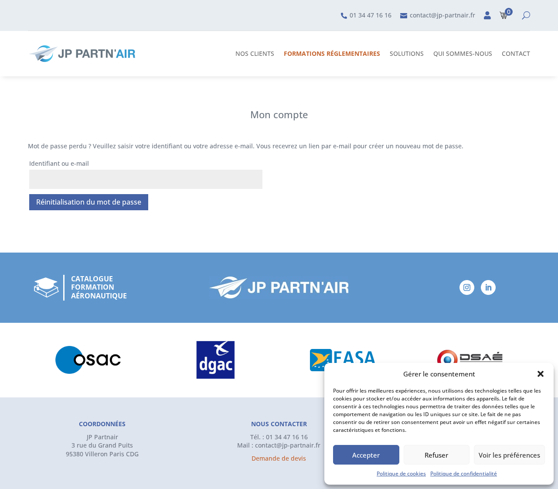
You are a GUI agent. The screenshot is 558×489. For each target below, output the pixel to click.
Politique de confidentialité (463, 473)
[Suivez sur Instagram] (466, 287)
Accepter (366, 455)
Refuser (436, 455)
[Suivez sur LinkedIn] (488, 287)
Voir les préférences (509, 455)
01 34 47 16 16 (287, 437)
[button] (540, 373)
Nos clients (254, 53)
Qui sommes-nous (462, 53)
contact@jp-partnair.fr (287, 445)
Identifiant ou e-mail (59, 163)
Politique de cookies (401, 473)
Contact (516, 53)
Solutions (407, 53)
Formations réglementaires (332, 53)
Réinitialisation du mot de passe (88, 202)
